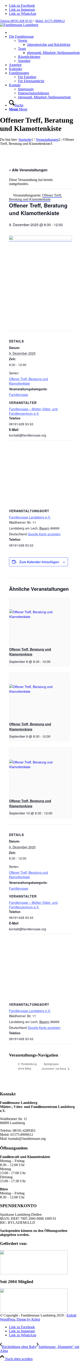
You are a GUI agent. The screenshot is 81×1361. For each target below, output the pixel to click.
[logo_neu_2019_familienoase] (19, 25)
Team (22, 49)
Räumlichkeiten (29, 57)
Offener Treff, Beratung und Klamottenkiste (28, 381)
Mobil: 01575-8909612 (50, 21)
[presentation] (39, 620)
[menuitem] (45, 33)
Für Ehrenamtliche (31, 81)
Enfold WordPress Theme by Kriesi (38, 1317)
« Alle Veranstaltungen (28, 169)
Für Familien (27, 77)
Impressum (26, 89)
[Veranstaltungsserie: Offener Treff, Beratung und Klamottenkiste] (52, 661)
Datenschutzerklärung (33, 93)
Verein (22, 40)
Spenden (24, 61)
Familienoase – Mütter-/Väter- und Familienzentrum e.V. (33, 411)
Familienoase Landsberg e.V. (30, 517)
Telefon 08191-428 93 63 (16, 21)
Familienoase (18, 394)
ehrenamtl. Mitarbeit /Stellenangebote (44, 97)
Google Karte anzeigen (44, 534)
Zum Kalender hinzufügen (39, 562)
